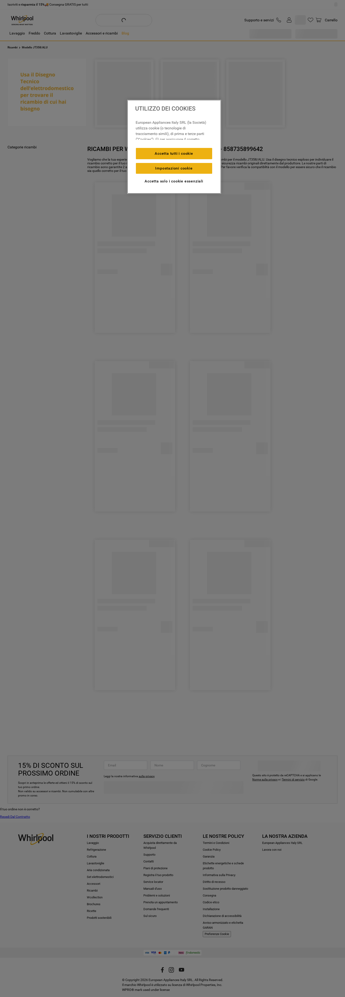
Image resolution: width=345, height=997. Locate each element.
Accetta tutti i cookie (174, 153)
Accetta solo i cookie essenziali (174, 181)
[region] (174, 147)
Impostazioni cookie (173, 168)
